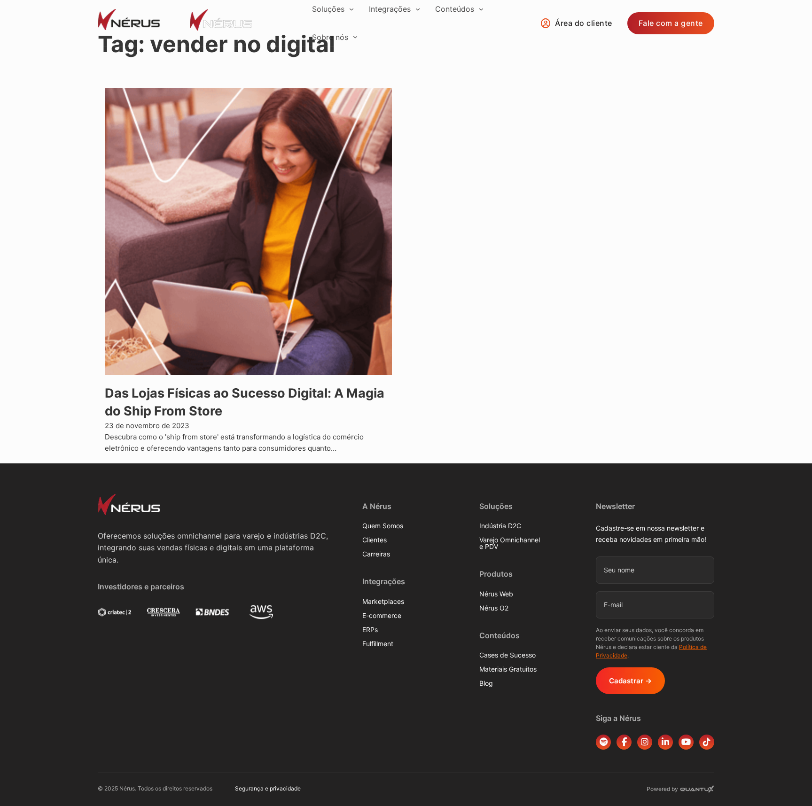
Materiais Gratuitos (508, 669)
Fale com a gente (671, 23)
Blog (486, 683)
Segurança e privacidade (268, 788)
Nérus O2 (493, 608)
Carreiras (376, 554)
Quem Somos (382, 526)
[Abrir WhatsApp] (788, 782)
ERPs (370, 629)
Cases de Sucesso (507, 655)
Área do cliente (583, 23)
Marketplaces (383, 601)
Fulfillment (377, 644)
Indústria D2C (500, 526)
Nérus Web (496, 594)
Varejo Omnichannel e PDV (509, 543)
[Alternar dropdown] (351, 9)
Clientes (374, 540)
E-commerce (381, 615)
